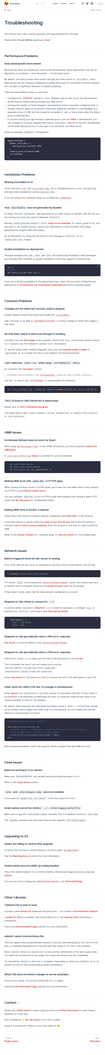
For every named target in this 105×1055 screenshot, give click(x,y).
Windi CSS (26, 911)
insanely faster (71, 917)
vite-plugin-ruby (40, 189)
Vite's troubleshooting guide (34, 407)
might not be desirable (59, 223)
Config (63, 3)
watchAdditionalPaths (44, 321)
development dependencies (52, 285)
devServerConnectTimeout (55, 583)
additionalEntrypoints (48, 881)
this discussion (23, 500)
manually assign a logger (75, 349)
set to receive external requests (31, 525)
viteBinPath (65, 198)
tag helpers (28, 369)
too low (79, 658)
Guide (55, 3)
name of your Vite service (57, 522)
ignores (14, 693)
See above (9, 642)
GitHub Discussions (69, 1010)
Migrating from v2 (21, 856)
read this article (66, 534)
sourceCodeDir (63, 315)
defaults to (42, 608)
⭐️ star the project (31, 1019)
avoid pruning (26, 285)
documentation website (85, 911)
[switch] (100, 3)
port (51, 592)
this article (17, 677)
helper (22, 455)
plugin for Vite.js (15, 917)
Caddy (72, 119)
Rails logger (29, 340)
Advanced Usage (73, 881)
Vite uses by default (58, 611)
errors (34, 490)
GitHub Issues (23, 1010)
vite (24, 189)
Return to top (95, 10)
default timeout (54, 586)
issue (47, 40)
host (42, 592)
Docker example (25, 534)
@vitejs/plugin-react (27, 447)
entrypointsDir (47, 375)
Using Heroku (23, 782)
